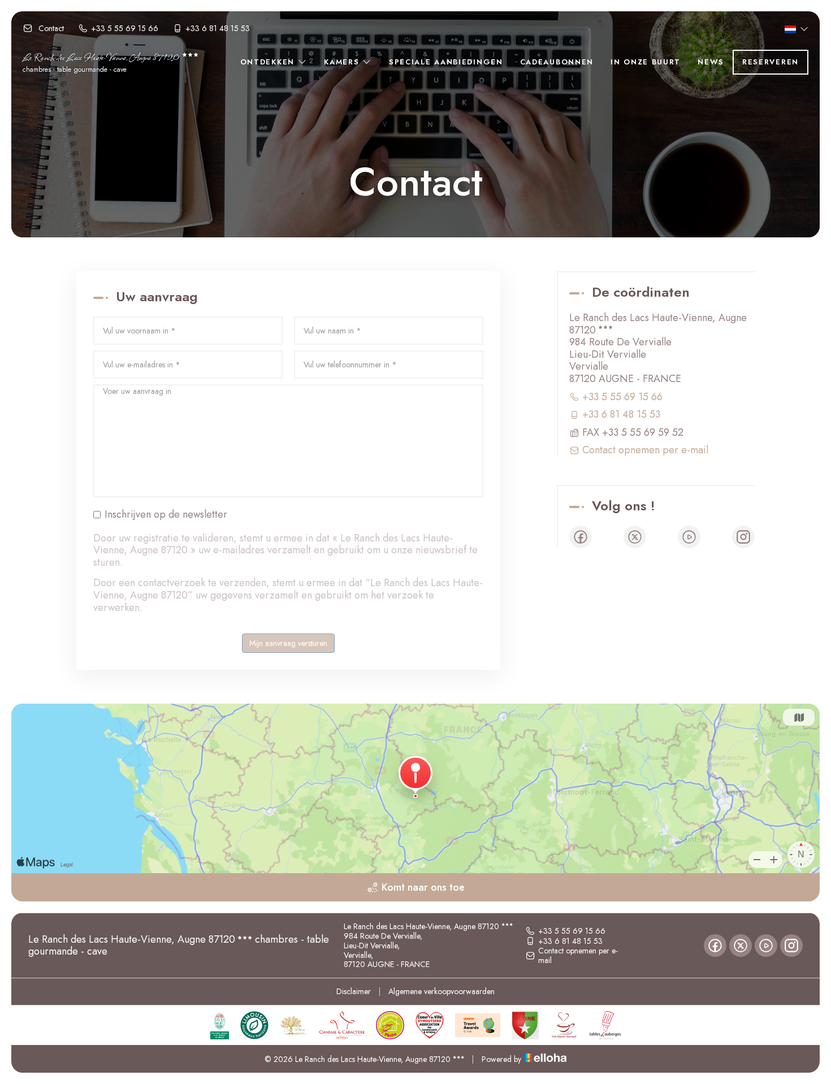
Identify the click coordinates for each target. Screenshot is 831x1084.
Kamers (343, 62)
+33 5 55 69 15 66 (571, 931)
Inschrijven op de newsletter (166, 515)
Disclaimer (353, 991)
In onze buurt (646, 62)
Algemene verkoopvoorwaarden (441, 991)
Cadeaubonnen (557, 62)
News (711, 62)
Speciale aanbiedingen (446, 62)
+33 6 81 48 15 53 (570, 941)
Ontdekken (269, 62)
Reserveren (770, 62)
